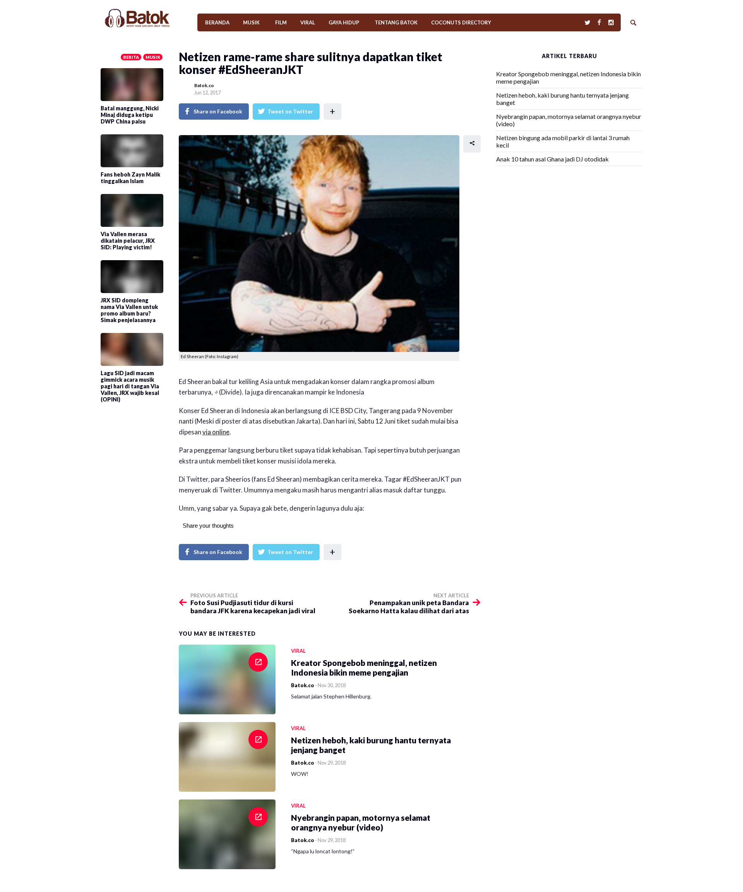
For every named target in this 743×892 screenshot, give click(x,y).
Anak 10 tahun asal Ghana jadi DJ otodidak (552, 159)
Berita (131, 57)
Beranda (217, 22)
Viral (307, 22)
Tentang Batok (396, 22)
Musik (251, 22)
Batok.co (204, 85)
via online (215, 432)
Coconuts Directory (461, 22)
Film (281, 22)
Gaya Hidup (344, 22)
